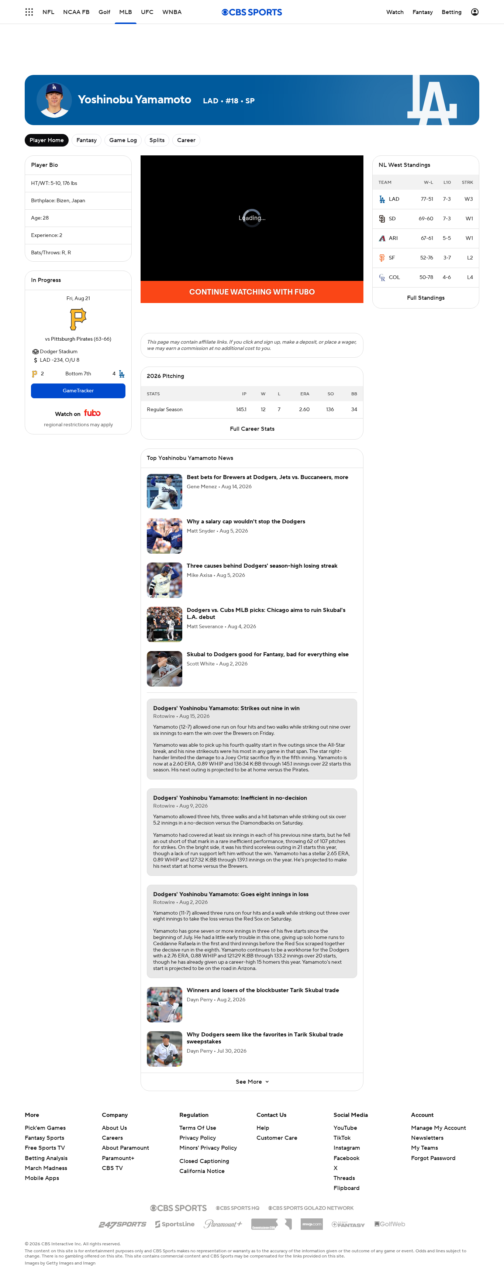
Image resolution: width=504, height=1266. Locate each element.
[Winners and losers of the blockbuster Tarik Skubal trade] (164, 1004)
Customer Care (276, 1138)
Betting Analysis (46, 1158)
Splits (157, 140)
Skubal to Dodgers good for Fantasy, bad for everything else (268, 654)
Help (262, 1128)
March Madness (46, 1168)
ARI (393, 238)
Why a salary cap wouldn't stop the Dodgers (246, 521)
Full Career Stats (252, 429)
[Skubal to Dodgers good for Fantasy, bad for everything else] (164, 669)
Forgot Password (433, 1158)
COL (394, 277)
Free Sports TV (45, 1148)
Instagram (347, 1148)
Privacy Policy (197, 1138)
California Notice (202, 1171)
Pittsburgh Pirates (72, 339)
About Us (114, 1128)
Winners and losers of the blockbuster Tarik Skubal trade (263, 990)
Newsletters (427, 1138)
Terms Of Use (197, 1128)
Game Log (123, 140)
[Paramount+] (223, 1222)
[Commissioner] (271, 1221)
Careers (112, 1138)
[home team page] (78, 319)
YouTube (345, 1128)
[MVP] (312, 1221)
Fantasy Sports (44, 1138)
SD (392, 219)
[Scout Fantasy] (349, 1224)
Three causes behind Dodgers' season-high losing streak (262, 566)
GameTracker (78, 391)
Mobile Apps (42, 1178)
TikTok (342, 1138)
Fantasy (86, 140)
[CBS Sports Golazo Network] (311, 1207)
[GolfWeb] (389, 1224)
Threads (344, 1178)
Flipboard (347, 1188)
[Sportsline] (175, 1223)
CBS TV (112, 1168)
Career (186, 140)
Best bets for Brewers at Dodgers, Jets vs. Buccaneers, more (267, 477)
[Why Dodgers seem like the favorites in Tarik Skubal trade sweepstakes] (164, 1049)
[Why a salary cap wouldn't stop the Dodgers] (164, 536)
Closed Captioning (204, 1161)
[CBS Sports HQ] (237, 1207)
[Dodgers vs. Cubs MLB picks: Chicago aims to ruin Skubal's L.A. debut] (164, 624)
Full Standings (426, 298)
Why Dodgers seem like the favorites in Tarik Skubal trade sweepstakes (265, 1038)
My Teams (424, 1148)
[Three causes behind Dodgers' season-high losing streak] (164, 580)
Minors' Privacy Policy (208, 1148)
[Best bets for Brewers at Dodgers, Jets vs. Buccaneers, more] (164, 491)
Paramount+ (118, 1158)
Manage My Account (438, 1128)
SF (392, 258)
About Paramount (125, 1148)
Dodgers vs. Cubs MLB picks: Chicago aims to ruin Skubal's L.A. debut (266, 613)
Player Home (47, 140)
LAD (394, 199)
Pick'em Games (45, 1128)
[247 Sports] (122, 1223)
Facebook (346, 1158)
